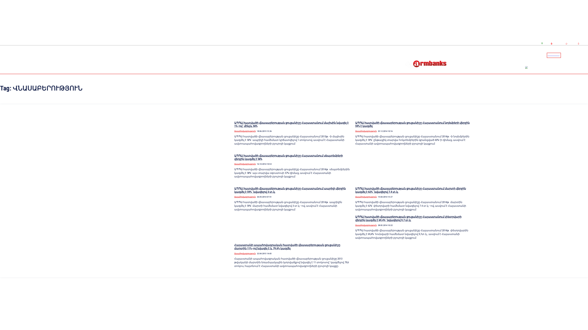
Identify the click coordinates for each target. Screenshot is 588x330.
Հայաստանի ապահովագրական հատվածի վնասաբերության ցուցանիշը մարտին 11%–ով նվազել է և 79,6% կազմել (287, 246)
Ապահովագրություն (245, 131)
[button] (564, 55)
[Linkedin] (586, 55)
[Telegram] (578, 55)
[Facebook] (575, 55)
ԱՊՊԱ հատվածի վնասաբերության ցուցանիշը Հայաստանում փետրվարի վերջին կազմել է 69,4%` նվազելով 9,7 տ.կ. (408, 218)
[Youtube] (582, 55)
